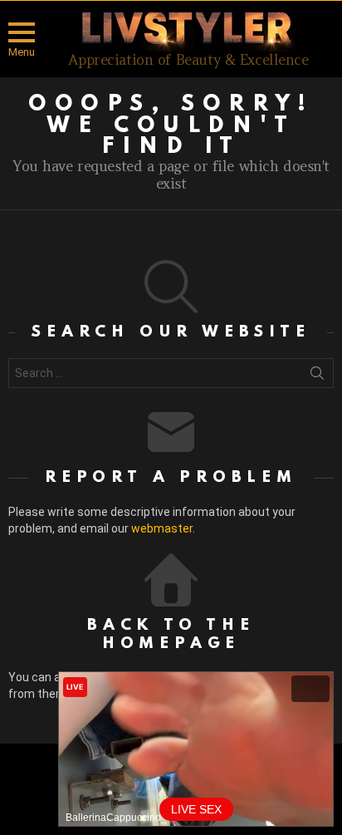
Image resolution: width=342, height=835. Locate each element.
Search (317, 376)
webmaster (162, 528)
